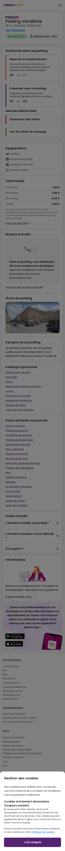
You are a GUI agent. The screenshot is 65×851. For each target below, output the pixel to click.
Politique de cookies (43, 832)
